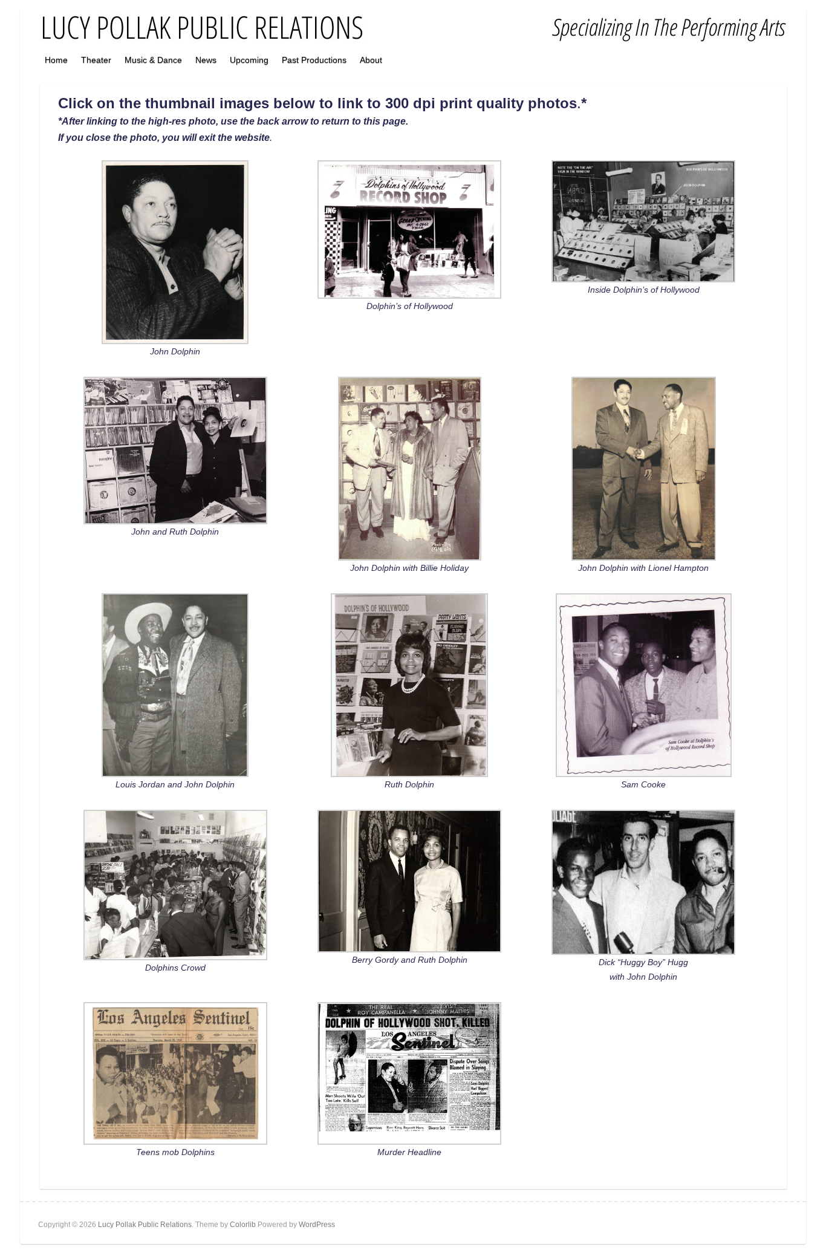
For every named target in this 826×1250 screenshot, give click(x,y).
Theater (96, 60)
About (371, 60)
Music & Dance (153, 60)
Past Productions (314, 60)
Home (56, 60)
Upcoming (249, 60)
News (205, 60)
